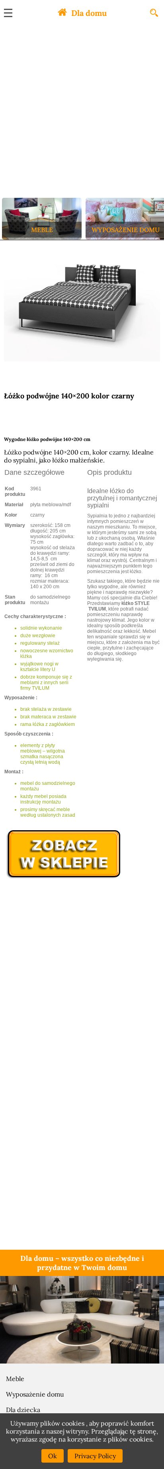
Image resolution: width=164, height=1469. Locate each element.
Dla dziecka (23, 1410)
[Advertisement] (82, 112)
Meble (15, 1379)
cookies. (141, 1439)
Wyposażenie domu (35, 1394)
